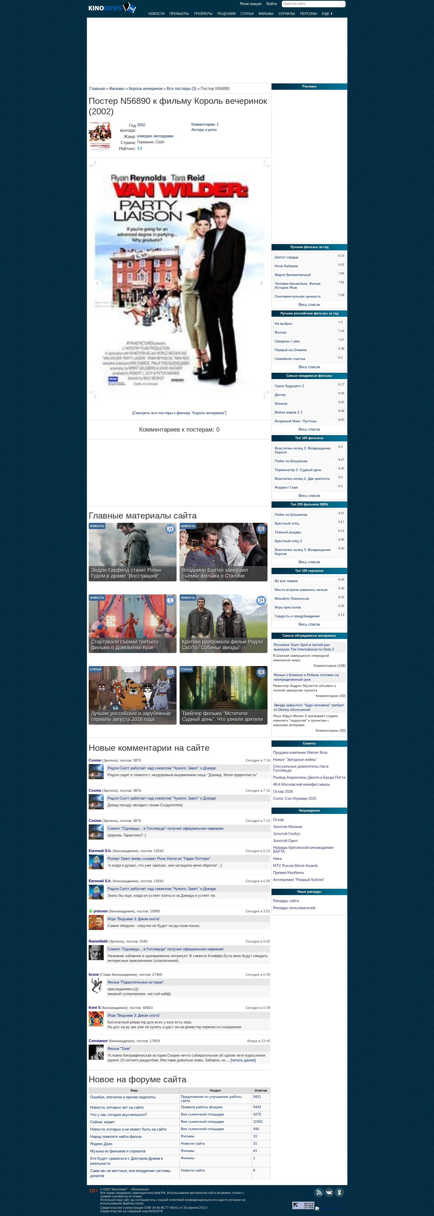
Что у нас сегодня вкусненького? (118, 1114)
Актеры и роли (203, 129)
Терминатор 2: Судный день (298, 470)
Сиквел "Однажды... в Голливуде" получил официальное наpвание (165, 828)
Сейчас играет (102, 1122)
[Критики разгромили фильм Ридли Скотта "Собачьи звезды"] (223, 624)
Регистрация (250, 4)
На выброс (283, 323)
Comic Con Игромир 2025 (294, 799)
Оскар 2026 (283, 791)
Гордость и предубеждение (297, 616)
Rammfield (98, 941)
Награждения (309, 810)
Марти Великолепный (293, 275)
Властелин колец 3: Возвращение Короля (303, 450)
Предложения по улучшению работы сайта (211, 1099)
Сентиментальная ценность (298, 296)
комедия (144, 136)
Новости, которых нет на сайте (117, 1107)
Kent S (94, 1007)
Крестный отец (287, 523)
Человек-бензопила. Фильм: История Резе (298, 286)
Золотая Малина (287, 827)
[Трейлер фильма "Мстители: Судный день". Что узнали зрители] (223, 696)
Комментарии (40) (331, 696)
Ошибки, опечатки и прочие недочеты (123, 1097)
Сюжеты (309, 743)
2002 (141, 125)
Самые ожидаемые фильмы (309, 376)
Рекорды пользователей (294, 908)
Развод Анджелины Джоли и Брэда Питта (309, 777)
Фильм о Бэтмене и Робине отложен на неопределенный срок (306, 677)
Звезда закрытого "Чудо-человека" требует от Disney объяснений (309, 707)
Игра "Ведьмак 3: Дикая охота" (133, 919)
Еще (326, 14)
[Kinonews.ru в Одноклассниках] (339, 1192)
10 (255, 1136)
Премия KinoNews (288, 873)
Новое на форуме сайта (137, 1079)
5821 (257, 1097)
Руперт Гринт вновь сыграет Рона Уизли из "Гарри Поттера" (158, 858)
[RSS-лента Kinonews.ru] (319, 1192)
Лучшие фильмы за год (309, 247)
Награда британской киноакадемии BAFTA (303, 850)
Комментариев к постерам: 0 (179, 429)
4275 (257, 1114)
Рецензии (227, 14)
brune (94, 974)
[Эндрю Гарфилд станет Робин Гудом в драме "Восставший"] (133, 553)
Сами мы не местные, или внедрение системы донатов (130, 1173)
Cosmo (95, 760)
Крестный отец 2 (288, 541)
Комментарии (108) (330, 666)
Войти (271, 4)
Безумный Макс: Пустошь (296, 421)
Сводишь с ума (287, 341)
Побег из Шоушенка (291, 461)
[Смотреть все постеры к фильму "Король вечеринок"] (179, 413)
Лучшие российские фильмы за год (309, 313)
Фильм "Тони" (119, 1048)
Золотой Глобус (287, 834)
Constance (98, 1041)
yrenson (100, 911)
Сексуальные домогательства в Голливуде (301, 768)
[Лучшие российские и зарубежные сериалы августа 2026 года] (133, 696)
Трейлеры (203, 14)
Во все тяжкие (286, 581)
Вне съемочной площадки (202, 1114)
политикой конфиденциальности (192, 1200)
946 (256, 1129)
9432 (257, 1107)
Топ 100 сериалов (309, 571)
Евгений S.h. (100, 851)
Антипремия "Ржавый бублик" (298, 880)
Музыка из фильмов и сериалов (118, 1151)
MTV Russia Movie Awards (295, 866)
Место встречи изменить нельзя (301, 590)
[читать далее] (243, 1060)
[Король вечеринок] (100, 139)
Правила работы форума (202, 1107)
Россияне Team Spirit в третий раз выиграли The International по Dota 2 (304, 647)
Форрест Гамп (286, 487)
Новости (156, 14)
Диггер (280, 395)
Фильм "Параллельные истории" (135, 982)
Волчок (280, 332)
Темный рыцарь (288, 532)
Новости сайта (193, 1143)
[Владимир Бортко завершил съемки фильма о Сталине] (223, 553)
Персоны (308, 14)
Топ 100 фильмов (309, 438)
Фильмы (266, 14)
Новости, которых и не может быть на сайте (128, 1129)
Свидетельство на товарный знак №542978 (131, 1211)
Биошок (281, 403)
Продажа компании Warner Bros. (301, 753)
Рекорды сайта (286, 901)
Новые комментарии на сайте (149, 748)
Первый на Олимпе (291, 350)
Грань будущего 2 (289, 386)
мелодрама (163, 136)
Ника (277, 859)
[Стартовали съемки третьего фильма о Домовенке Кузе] (133, 624)
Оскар (278, 820)
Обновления (140, 1189)
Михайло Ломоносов (292, 598)
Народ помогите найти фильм (115, 1136)
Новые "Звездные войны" (295, 760)
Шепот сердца (286, 257)
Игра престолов (288, 607)
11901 (258, 1121)
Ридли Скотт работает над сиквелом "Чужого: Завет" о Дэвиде (161, 768)
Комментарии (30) (331, 730)
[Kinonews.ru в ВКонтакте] (329, 1192)
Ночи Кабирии (286, 266)
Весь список (309, 304)
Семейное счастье (290, 359)
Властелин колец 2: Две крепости (302, 479)
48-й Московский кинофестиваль (301, 784)
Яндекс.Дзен (101, 1144)
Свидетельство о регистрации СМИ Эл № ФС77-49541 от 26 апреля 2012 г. (154, 1207)
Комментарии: (205, 124)
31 (255, 1143)
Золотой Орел (285, 841)
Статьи (247, 14)
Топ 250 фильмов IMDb (309, 504)
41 (255, 1151)
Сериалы (287, 14)
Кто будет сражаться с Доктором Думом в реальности (126, 1160)
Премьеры (179, 14)
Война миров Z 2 (289, 412)
